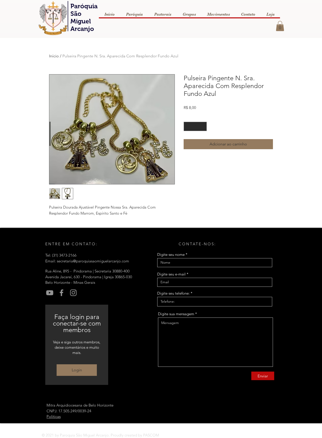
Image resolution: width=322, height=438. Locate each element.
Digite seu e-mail (171, 274)
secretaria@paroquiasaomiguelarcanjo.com (93, 261)
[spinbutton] (195, 126)
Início (54, 56)
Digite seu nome (171, 254)
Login (77, 370)
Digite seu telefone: (173, 293)
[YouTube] (49, 292)
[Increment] (203, 126)
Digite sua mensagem (176, 314)
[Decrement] (187, 126)
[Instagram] (73, 292)
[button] (280, 26)
